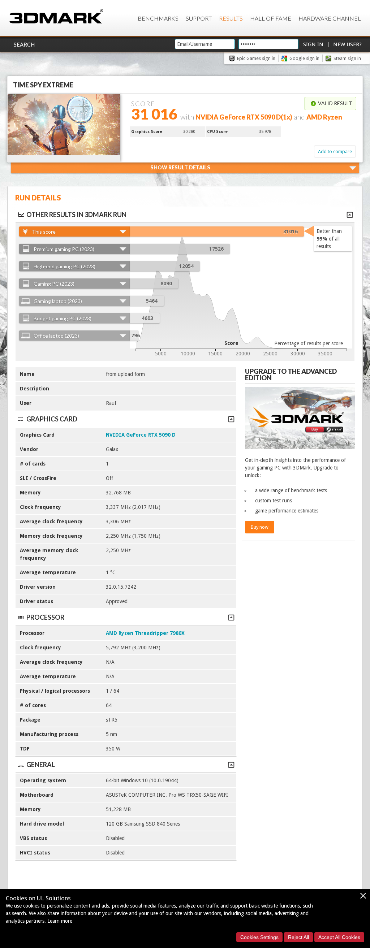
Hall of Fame (270, 18)
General (40, 764)
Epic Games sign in (256, 58)
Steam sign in (347, 58)
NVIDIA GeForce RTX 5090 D (141, 435)
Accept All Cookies (339, 937)
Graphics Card (51, 419)
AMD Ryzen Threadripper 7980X (145, 633)
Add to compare (335, 151)
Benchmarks (158, 18)
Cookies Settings (259, 937)
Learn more (59, 921)
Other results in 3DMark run (76, 214)
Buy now (259, 527)
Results (231, 18)
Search (24, 44)
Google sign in (304, 58)
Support (199, 18)
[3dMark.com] (56, 17)
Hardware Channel (329, 18)
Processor (45, 617)
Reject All (298, 937)
